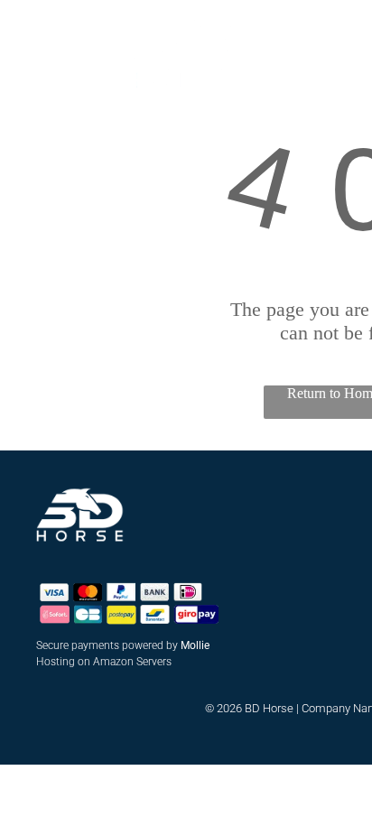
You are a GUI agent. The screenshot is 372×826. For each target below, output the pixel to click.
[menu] (27, 31)
